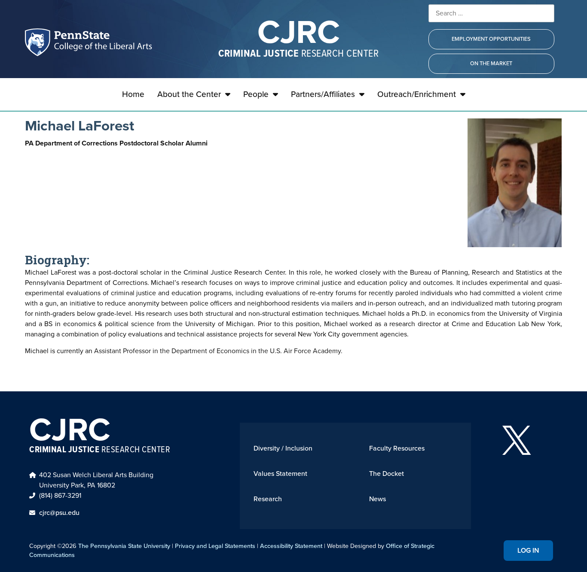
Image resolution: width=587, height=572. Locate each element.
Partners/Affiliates (323, 94)
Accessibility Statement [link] (291, 546)
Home (133, 94)
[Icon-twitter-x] (516, 440)
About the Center (189, 94)
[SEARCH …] (491, 13)
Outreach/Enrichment (416, 94)
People (256, 94)
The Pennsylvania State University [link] (124, 546)
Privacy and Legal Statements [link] (215, 546)
